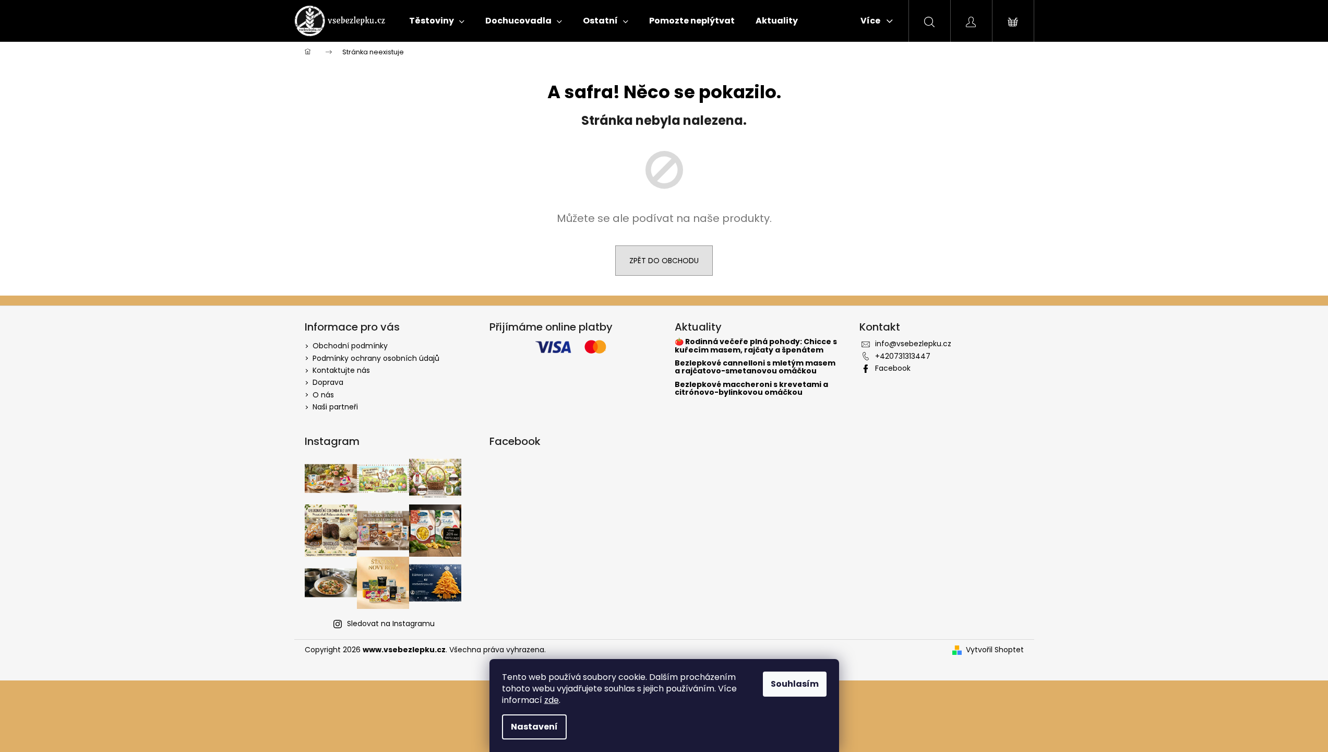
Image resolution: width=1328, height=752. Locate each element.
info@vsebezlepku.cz (913, 343)
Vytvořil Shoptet (995, 650)
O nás (323, 395)
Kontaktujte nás (341, 370)
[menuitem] (437, 21)
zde (551, 700)
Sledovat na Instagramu (391, 623)
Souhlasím (795, 684)
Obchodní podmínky (350, 345)
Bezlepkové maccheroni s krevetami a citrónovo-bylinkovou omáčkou (751, 389)
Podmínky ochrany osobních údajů (376, 358)
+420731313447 (902, 356)
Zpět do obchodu (664, 260)
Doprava (328, 382)
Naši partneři (335, 407)
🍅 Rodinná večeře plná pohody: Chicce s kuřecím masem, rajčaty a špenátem (756, 346)
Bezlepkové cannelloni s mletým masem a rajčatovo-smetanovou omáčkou (755, 367)
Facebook (893, 368)
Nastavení (534, 727)
